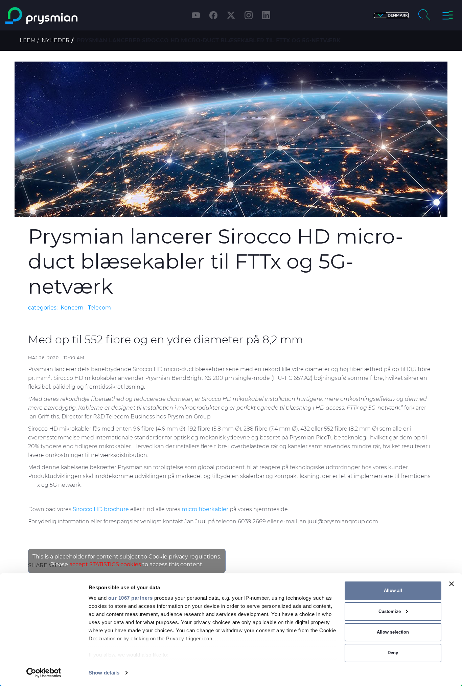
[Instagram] (248, 15)
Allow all (393, 590)
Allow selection (393, 632)
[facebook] (213, 15)
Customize (389, 611)
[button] (391, 15)
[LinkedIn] (266, 15)
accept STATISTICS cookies (105, 564)
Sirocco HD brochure (101, 509)
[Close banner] (451, 583)
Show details (104, 673)
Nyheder (56, 40)
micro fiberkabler (205, 509)
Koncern (72, 307)
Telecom (99, 307)
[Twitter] (231, 15)
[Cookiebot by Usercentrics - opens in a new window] (43, 673)
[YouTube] (196, 15)
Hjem (28, 40)
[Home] (59, 15)
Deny (393, 652)
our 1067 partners (130, 598)
